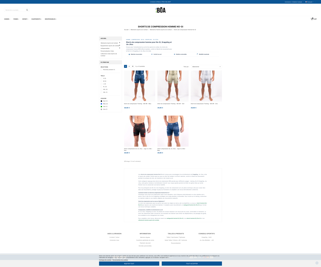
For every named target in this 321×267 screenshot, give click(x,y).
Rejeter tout (129, 264)
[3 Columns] (125, 66)
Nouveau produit (109, 69)
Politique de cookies (105, 260)
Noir (105, 101)
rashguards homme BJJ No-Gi (175, 218)
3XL (105, 92)
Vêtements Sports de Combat (109, 43)
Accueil (103, 38)
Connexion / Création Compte (293, 2)
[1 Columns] (132, 66)
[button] (119, 42)
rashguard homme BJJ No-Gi (191, 205)
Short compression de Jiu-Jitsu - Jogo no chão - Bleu (171, 149)
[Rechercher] (27, 10)
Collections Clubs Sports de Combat (109, 54)
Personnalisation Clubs (107, 51)
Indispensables (105, 48)
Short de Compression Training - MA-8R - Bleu (137, 103)
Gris (105, 109)
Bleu (105, 103)
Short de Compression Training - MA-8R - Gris (204, 103)
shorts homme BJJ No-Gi (194, 218)
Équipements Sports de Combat (110, 45)
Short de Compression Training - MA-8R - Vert (170, 103)
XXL (105, 89)
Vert (105, 106)
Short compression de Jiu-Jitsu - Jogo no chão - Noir (138, 149)
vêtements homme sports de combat (148, 220)
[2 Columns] (129, 66)
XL (105, 86)
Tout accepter (192, 264)
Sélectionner (206, 67)
